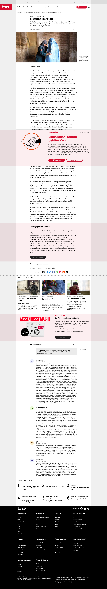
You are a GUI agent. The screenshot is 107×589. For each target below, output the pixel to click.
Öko (18, 519)
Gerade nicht (83, 132)
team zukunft (39, 543)
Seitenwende (81, 579)
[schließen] (88, 132)
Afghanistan (37, 12)
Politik (25, 12)
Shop (18, 569)
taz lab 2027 (58, 552)
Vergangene (58, 550)
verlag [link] (18, 2)
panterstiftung (77, 526)
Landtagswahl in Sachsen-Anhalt (43, 518)
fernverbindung (21, 545)
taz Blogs (75, 543)
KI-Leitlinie (86, 577)
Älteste (75, 345)
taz (21, 508)
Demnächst (58, 543)
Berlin (19, 529)
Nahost (30, 12)
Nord (18, 531)
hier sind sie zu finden (46, 353)
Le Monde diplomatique (79, 548)
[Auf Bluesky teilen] (50, 272)
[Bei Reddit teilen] (63, 272)
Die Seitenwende (59, 522)
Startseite (19, 12)
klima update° (21, 547)
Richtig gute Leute (41, 526)
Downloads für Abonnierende (44, 571)
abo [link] (72, 2)
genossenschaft (77, 519)
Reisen (19, 564)
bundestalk (20, 543)
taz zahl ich (76, 522)
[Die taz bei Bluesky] (85, 509)
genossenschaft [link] (78, 2)
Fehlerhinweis (48, 268)
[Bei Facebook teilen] (53, 272)
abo (74, 517)
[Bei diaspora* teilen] (60, 272)
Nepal (37, 522)
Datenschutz (64, 579)
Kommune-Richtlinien (77, 577)
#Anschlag (45, 264)
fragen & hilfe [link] (36, 2)
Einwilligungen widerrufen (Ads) (63, 582)
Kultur (19, 524)
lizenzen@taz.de (28, 579)
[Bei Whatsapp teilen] (57, 272)
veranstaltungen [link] (25, 2)
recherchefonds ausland (79, 524)
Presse (56, 526)
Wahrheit (19, 533)
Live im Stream (59, 547)
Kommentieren (40, 268)
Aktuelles (57, 517)
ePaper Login (39, 568)
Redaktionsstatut (65, 577)
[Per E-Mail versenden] (43, 272)
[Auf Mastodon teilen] (47, 272)
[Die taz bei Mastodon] (81, 509)
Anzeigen (19, 571)
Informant (57, 579)
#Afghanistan (39, 264)
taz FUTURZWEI (77, 545)
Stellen (56, 524)
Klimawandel (39, 529)
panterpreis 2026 (77, 529)
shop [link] (31, 2)
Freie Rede (20, 552)
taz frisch (38, 545)
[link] (25, 7)
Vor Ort (57, 545)
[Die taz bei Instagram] (88, 509)
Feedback (38, 564)
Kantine (19, 566)
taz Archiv (76, 550)
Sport (19, 526)
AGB (76, 579)
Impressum (71, 579)
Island (37, 524)
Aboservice (39, 566)
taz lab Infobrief (40, 550)
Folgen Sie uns (76, 508)
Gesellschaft (20, 522)
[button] (89, 7)
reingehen (20, 554)
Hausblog (57, 519)
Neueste (71, 345)
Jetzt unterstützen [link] (38, 257)
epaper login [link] (85, 2)
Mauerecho (20, 550)
